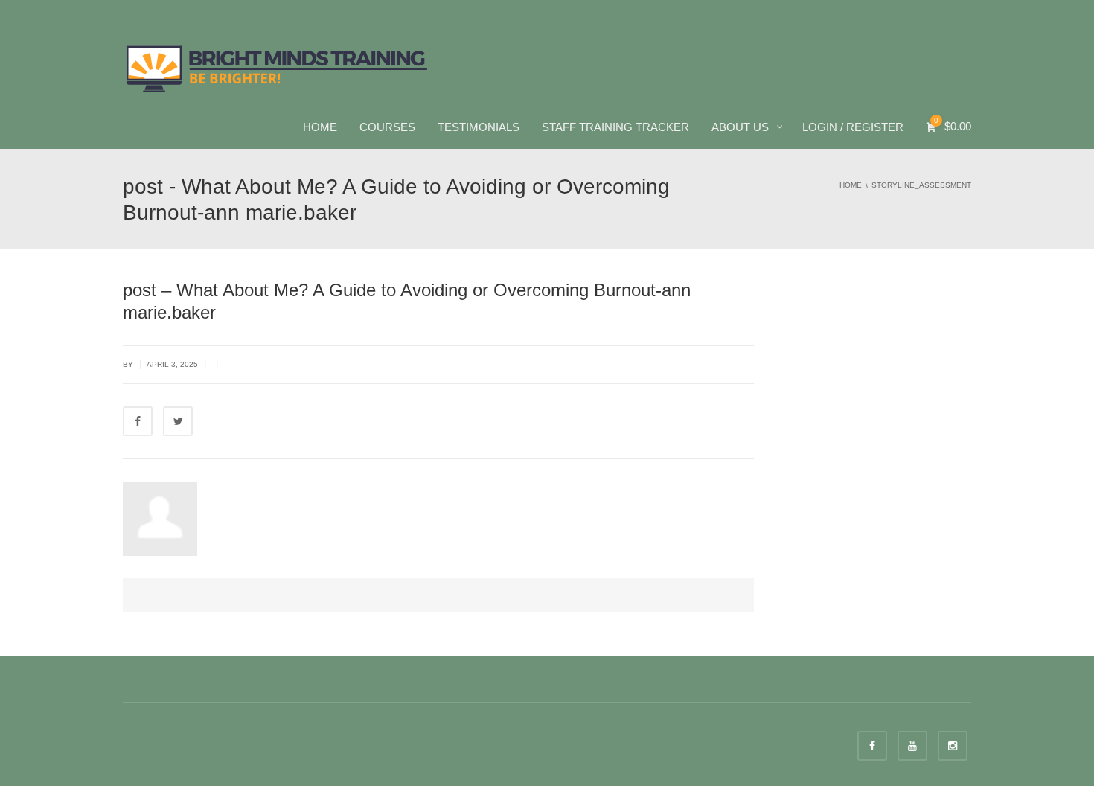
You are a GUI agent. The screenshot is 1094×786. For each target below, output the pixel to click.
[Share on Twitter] (178, 421)
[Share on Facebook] (138, 421)
